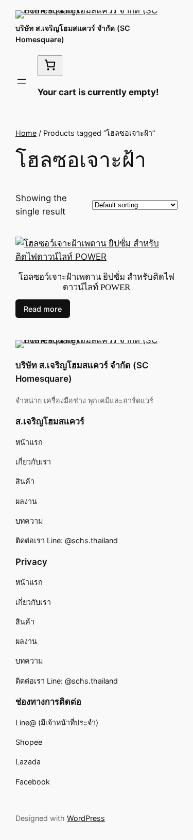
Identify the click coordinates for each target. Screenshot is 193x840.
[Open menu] (21, 81)
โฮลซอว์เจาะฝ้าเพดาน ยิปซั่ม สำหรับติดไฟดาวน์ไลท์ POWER (96, 282)
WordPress (86, 818)
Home (26, 133)
